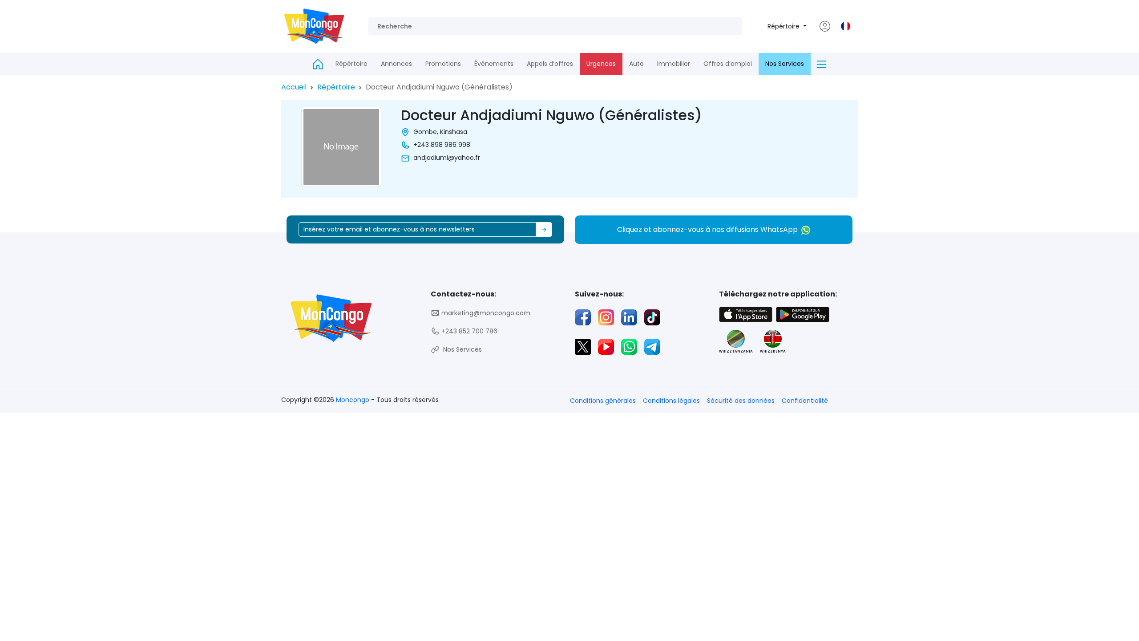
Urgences (601, 63)
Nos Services (784, 63)
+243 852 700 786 (468, 331)
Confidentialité (805, 400)
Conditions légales (671, 400)
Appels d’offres (550, 63)
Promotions (443, 63)
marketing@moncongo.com (485, 312)
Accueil (294, 87)
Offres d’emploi (727, 63)
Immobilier (673, 63)
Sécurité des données (741, 400)
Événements (493, 63)
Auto (636, 63)
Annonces (396, 63)
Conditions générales (603, 400)
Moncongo (353, 399)
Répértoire (784, 26)
